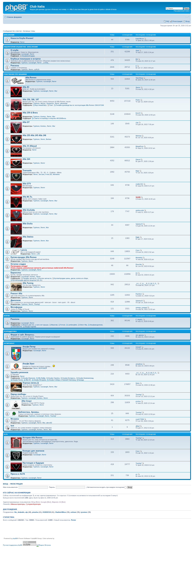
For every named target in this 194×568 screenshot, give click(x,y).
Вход (187, 21)
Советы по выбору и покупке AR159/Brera (50, 118)
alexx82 (49, 423)
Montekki (56, 174)
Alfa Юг (28, 380)
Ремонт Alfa (16, 293)
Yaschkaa (139, 78)
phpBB (15, 538)
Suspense (50, 103)
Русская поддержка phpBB (12, 545)
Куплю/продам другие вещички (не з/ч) (27, 280)
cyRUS (36, 69)
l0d (137, 59)
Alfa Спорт (27, 401)
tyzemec (84, 512)
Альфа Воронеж (29, 378)
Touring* (37, 304)
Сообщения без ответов (12, 31)
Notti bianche (17, 327)
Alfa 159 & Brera (30, 113)
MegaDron (139, 146)
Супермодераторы (33, 504)
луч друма (140, 335)
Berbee (48, 139)
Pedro (138, 100)
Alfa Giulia (27, 223)
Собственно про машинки (15, 74)
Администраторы (17, 504)
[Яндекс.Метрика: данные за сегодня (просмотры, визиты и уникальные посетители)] (44, 545)
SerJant (41, 174)
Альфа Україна (54, 378)
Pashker (139, 294)
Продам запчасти (29, 278)
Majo (137, 171)
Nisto (137, 383)
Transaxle (27, 170)
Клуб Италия (9, 35)
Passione (15, 319)
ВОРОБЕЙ (43, 368)
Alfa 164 (26, 159)
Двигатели (16, 300)
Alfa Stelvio (28, 237)
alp (26, 512)
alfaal (137, 426)
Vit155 (138, 197)
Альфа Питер (29, 347)
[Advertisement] (58, 530)
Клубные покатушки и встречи (26, 59)
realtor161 (139, 184)
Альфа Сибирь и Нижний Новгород (62, 380)
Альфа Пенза (17, 380)
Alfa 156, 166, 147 (31, 99)
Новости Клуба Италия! (22, 38)
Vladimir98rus (60, 512)
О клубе (14, 50)
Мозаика (15, 419)
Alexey (42, 103)
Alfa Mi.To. (28, 197)
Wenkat (138, 136)
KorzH (138, 113)
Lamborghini (72, 325)
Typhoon (24, 63)
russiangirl (25, 54)
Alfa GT (26, 122)
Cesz (138, 250)
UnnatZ (138, 347)
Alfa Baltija (41, 378)
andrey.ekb (140, 210)
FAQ (167, 21)
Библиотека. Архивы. (28, 412)
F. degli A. (139, 319)
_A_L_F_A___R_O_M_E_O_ (146, 283)
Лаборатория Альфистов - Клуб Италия (21, 47)
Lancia (24, 250)
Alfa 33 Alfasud (30, 146)
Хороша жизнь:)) (31, 383)
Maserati (54, 325)
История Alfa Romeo (32, 437)
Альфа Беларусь (68, 378)
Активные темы (29, 31)
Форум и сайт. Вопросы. (23, 335)
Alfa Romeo (30, 77)
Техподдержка (10, 331)
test (12, 426)
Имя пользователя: (10, 487)
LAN (38, 254)
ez (136, 474)
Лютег (22, 42)
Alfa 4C (26, 87)
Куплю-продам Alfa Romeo (24, 257)
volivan (73, 512)
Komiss (43, 116)
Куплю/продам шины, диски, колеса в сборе (71, 278)
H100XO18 (47, 512)
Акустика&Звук (41, 105)
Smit (137, 50)
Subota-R (139, 224)
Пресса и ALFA (18, 474)
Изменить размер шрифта (187, 16)
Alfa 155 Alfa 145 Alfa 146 (34, 135)
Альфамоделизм (96, 325)
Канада (81, 380)
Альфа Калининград (85, 378)
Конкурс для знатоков (33, 451)
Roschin (139, 264)
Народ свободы (18, 394)
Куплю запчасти (45, 278)
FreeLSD (48, 174)
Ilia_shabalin (19, 512)
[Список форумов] (17, 7)
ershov (138, 401)
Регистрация (177, 21)
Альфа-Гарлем (30, 327)
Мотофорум (16, 307)
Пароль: (52, 487)
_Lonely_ (45, 63)
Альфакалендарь (28, 56)
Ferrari (62, 325)
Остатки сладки (18, 264)
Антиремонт (9, 343)
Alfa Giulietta (29, 210)
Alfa (6, 434)
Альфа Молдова (40, 380)
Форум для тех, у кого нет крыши (35, 325)
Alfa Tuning (28, 283)
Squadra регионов (19, 372)
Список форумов (14, 17)
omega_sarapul (141, 307)
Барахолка (16, 273)
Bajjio (137, 237)
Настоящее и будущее (33, 463)
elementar (63, 103)
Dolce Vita (83, 325)
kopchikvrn (140, 39)
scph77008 (140, 419)
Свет (51, 105)
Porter (73, 520)
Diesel (138, 159)
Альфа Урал (28, 363)
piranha (35, 512)
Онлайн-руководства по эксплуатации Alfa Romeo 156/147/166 (80, 105)
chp (137, 122)
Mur (55, 91)
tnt (136, 273)
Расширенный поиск (181, 11)
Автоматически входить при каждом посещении (106, 487)
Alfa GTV (27, 184)
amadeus (139, 364)
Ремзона (15, 65)
